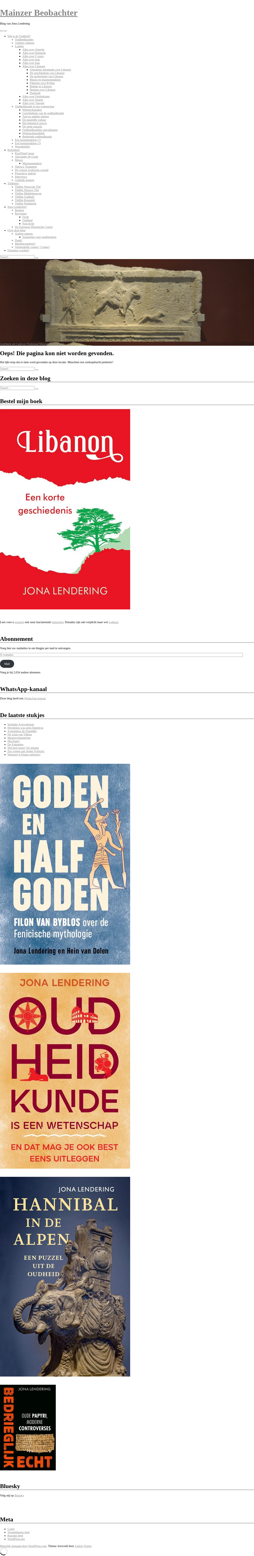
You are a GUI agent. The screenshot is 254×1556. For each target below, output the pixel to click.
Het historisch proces (34, 123)
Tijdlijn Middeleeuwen (28, 193)
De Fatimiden (15, 744)
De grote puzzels (32, 126)
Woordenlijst (22, 146)
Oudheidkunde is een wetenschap (34, 106)
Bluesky (19, 1495)
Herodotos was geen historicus (25, 727)
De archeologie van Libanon (46, 76)
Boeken (19, 210)
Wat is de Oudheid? (18, 36)
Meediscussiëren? (25, 243)
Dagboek (35, 93)
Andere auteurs (24, 233)
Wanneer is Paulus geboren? (24, 754)
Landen (19, 46)
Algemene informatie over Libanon (50, 69)
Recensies (21, 213)
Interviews (21, 176)
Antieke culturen (24, 42)
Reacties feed (15, 1535)
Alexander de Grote (26, 156)
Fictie (25, 217)
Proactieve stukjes (25, 173)
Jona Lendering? (17, 206)
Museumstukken (32, 163)
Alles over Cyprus (33, 56)
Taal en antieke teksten (35, 116)
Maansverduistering (18, 737)
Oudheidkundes (24, 39)
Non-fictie (28, 223)
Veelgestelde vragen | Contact (32, 247)
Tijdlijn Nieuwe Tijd (27, 190)
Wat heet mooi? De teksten (23, 747)
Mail (7, 663)
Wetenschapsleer (32, 109)
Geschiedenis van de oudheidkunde (43, 113)
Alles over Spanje (32, 99)
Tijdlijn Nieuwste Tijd (28, 186)
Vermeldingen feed (18, 1532)
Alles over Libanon (33, 66)
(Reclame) (13, 741)
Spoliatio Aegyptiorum (20, 724)
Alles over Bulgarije (34, 52)
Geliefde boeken (24, 180)
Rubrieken (13, 150)
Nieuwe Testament (26, 166)
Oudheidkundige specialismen (40, 129)
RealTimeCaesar (24, 153)
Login (11, 1529)
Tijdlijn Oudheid (24, 196)
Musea (19, 160)
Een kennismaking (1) (28, 140)
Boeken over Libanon (42, 89)
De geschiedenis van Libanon (47, 73)
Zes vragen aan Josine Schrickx (25, 751)
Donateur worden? (18, 250)
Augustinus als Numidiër (22, 731)
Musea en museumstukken (45, 79)
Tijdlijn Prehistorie (25, 203)
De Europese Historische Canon (34, 227)
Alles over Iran (31, 63)
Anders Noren (83, 1546)
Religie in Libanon (41, 86)
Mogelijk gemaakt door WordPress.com (23, 1546)
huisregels (57, 622)
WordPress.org (16, 1539)
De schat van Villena (19, 734)
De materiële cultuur (34, 119)
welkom (113, 622)
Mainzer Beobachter (39, 12)
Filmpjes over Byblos (42, 83)
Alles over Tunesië (33, 103)
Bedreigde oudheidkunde (37, 136)
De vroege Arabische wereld (31, 170)
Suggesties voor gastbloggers (39, 237)
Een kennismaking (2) (28, 143)
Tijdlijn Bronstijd (25, 200)
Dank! (18, 240)
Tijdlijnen (13, 183)
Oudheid (27, 220)
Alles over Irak (31, 59)
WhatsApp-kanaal (34, 698)
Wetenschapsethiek (33, 133)
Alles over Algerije (33, 49)
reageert (19, 622)
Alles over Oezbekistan (36, 96)
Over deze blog (16, 230)
